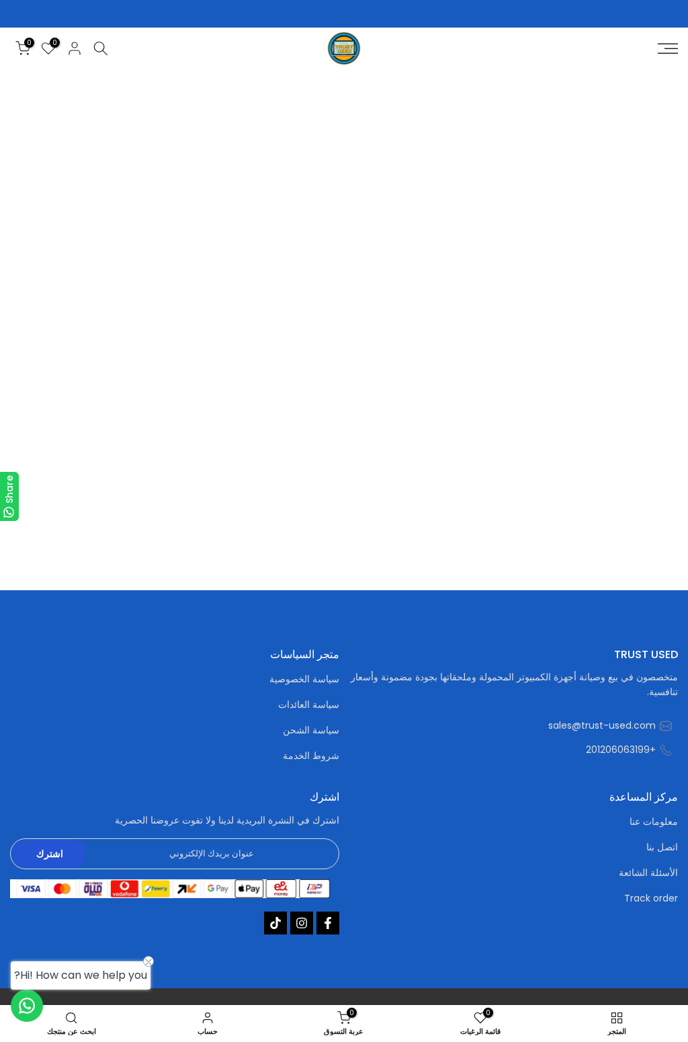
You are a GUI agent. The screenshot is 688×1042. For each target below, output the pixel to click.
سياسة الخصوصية (304, 679)
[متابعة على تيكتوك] (275, 923)
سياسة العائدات (308, 704)
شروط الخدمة (311, 756)
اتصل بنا (662, 847)
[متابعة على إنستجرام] (301, 923)
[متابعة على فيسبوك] (327, 923)
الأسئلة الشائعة (648, 873)
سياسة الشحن (311, 730)
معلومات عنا (654, 821)
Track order (651, 898)
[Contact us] (27, 1006)
